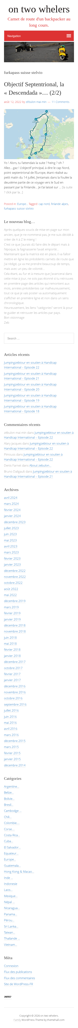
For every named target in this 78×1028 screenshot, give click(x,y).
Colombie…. (12, 823)
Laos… (8, 890)
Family (17, 1020)
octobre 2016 (13, 698)
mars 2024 (11, 504)
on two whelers (39, 9)
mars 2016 (11, 735)
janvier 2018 (12, 656)
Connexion (11, 966)
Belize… (9, 792)
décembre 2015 (15, 741)
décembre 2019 (15, 601)
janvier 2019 (12, 619)
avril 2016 (10, 729)
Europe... (22, 204)
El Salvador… (12, 847)
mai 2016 (10, 723)
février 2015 (12, 753)
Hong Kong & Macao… (19, 871)
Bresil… (8, 805)
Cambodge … (13, 811)
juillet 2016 (11, 710)
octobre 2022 (13, 583)
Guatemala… (12, 865)
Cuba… (8, 841)
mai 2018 (10, 643)
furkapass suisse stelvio (19, 208)
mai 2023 (10, 540)
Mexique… (11, 896)
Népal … (9, 902)
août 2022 (11, 589)
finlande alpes (59, 204)
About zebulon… (40, 465)
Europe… (10, 859)
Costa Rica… (12, 835)
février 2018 (12, 650)
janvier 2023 (12, 564)
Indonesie (10, 884)
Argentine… (11, 786)
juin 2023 (10, 534)
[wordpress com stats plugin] (8, 997)
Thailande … (12, 938)
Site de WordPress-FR (18, 984)
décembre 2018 (15, 625)
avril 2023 (10, 546)
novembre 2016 (15, 692)
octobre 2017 (13, 668)
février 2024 (12, 510)
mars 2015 (11, 747)
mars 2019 (11, 607)
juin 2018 (10, 637)
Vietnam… (10, 945)
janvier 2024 (12, 516)
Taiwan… (9, 932)
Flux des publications (18, 972)
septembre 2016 (15, 704)
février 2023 (12, 558)
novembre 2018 (15, 631)
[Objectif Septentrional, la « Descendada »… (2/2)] (39, 158)
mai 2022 (10, 595)
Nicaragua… (12, 908)
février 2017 (12, 674)
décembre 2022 (15, 571)
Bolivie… (9, 799)
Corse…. (9, 829)
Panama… (10, 914)
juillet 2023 (11, 528)
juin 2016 (10, 717)
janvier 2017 (12, 680)
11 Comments (60, 102)
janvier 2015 (12, 759)
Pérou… (9, 920)
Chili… (8, 817)
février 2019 (12, 613)
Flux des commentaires (19, 978)
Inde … (8, 878)
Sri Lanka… (11, 926)
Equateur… (11, 853)
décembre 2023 (15, 522)
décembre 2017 (15, 662)
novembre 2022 (15, 577)
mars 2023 (11, 552)
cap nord (44, 204)
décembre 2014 (15, 765)
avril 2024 (10, 498)
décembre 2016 (15, 686)
